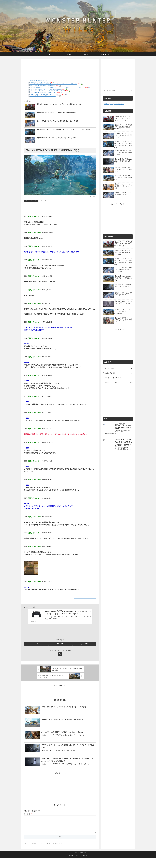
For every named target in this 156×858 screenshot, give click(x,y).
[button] (84, 644)
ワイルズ (43, 201)
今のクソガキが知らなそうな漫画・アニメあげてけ (42, 85)
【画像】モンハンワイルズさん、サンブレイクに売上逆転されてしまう (47, 90)
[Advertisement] (60, 66)
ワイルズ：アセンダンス (32, 201)
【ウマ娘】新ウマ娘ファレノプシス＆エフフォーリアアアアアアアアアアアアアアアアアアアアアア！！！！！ (57, 87)
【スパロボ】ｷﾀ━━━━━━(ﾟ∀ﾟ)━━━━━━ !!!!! (43, 96)
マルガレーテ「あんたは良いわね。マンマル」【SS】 (43, 92)
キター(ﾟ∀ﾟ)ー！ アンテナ (114, 104)
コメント (28, 814)
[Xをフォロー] (60, 654)
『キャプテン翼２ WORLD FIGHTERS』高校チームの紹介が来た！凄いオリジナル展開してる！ (53, 84)
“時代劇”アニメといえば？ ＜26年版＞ (39, 82)
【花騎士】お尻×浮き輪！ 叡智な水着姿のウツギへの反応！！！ (45, 94)
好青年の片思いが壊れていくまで (38, 80)
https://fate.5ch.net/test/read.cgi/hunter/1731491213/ (85, 597)
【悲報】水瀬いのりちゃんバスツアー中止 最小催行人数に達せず (46, 89)
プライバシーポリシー (79, 852)
